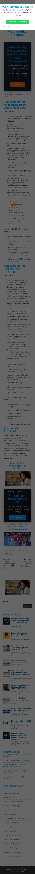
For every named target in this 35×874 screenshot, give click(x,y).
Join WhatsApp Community (17, 22)
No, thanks (7, 26)
